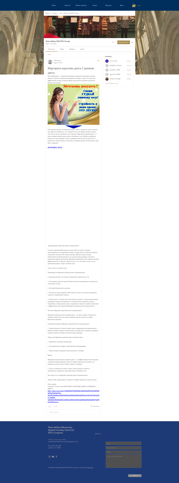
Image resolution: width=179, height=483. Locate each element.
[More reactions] (55, 406)
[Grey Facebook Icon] (56, 456)
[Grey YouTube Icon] (53, 456)
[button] (133, 5)
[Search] (113, 42)
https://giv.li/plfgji (60, 439)
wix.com (90, 467)
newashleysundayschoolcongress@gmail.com (63, 441)
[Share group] (132, 42)
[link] (51, 49)
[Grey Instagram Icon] (49, 456)
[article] (73, 237)
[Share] (98, 60)
